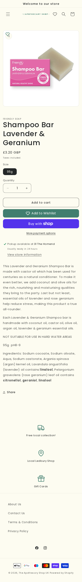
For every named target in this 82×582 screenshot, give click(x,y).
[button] (8, 14)
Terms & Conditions (23, 522)
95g (10, 172)
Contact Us (16, 513)
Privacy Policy (18, 531)
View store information (24, 255)
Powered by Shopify (62, 572)
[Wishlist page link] (55, 14)
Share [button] (11, 392)
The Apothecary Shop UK (34, 572)
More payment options (41, 233)
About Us (14, 504)
